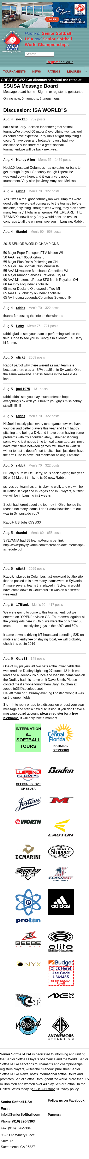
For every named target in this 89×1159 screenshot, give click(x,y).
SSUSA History (43, 1089)
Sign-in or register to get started (60, 91)
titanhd (21, 231)
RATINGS (53, 71)
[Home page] (12, 51)
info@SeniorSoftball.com (20, 1114)
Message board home (19, 91)
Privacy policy (68, 1089)
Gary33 (21, 658)
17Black (22, 604)
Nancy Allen (25, 159)
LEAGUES (74, 71)
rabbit (20, 191)
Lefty (20, 326)
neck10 (22, 119)
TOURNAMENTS (14, 71)
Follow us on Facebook (66, 1100)
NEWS (36, 71)
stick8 (20, 357)
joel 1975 (23, 389)
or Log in (60, 62)
